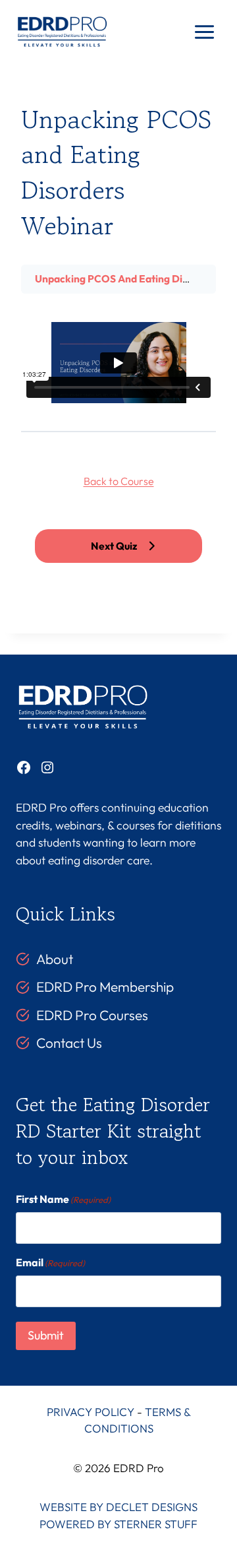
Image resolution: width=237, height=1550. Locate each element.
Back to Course (119, 481)
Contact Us (69, 1042)
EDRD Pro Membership (105, 986)
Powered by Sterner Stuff (119, 1524)
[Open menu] (204, 32)
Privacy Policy (90, 1412)
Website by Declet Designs (119, 1507)
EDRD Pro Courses (92, 1014)
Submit (46, 1335)
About (54, 958)
